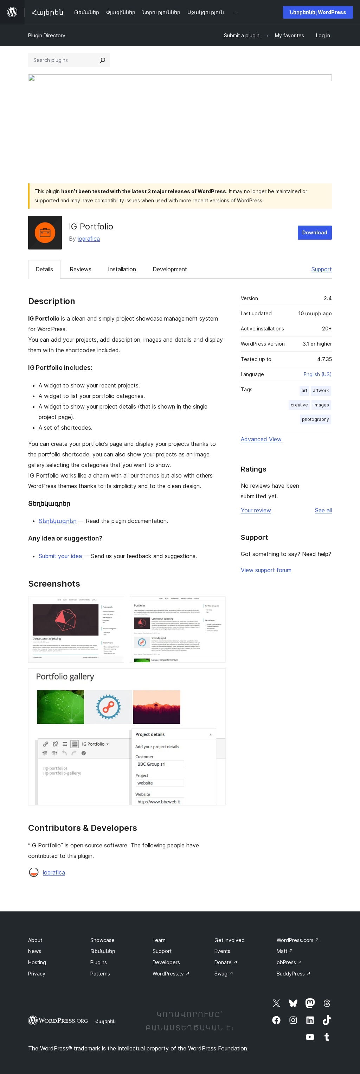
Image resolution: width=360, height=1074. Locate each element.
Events (222, 951)
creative (299, 405)
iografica (89, 238)
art (304, 390)
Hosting (37, 962)
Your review (256, 510)
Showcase (102, 940)
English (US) (318, 374)
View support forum (266, 570)
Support (321, 269)
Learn (159, 940)
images (321, 405)
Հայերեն (105, 1021)
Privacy (36, 974)
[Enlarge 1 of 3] (114, 605)
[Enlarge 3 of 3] (216, 677)
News (34, 951)
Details (44, 269)
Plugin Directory (46, 35)
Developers (166, 962)
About (35, 940)
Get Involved (229, 940)
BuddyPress (294, 974)
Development (170, 269)
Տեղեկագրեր (58, 520)
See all (323, 510)
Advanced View (261, 439)
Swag (223, 974)
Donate (226, 962)
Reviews (80, 269)
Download (314, 232)
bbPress (289, 962)
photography (315, 419)
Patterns (100, 974)
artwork (321, 390)
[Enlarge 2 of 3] (216, 605)
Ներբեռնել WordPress (318, 12)
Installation (122, 269)
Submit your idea (60, 556)
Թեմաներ (102, 951)
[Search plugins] (103, 60)
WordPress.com (298, 940)
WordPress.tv (171, 974)
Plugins (98, 962)
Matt (285, 951)
